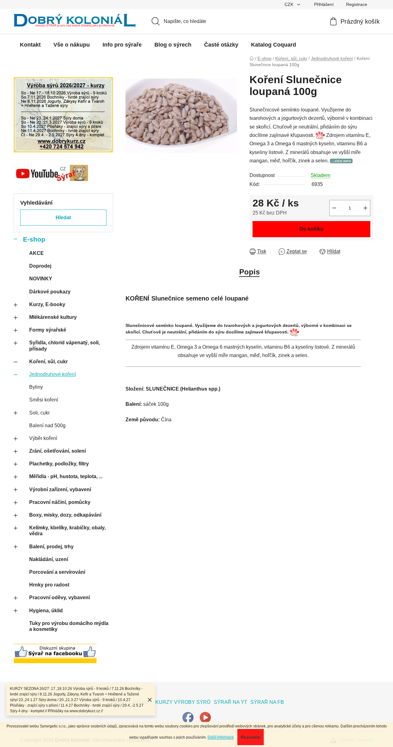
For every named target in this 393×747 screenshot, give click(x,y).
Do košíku (311, 229)
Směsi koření (43, 399)
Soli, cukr (39, 412)
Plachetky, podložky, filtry (59, 463)
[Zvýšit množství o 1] (365, 208)
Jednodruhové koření (52, 374)
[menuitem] (30, 44)
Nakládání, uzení (48, 559)
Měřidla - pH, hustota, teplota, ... (66, 476)
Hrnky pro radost (49, 584)
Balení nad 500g (47, 425)
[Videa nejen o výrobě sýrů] (205, 717)
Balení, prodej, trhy (51, 546)
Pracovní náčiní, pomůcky (59, 502)
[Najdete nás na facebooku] (188, 717)
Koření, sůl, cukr (48, 361)
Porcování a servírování (57, 572)
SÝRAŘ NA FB (267, 702)
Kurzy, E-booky (47, 304)
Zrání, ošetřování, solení (57, 451)
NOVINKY (40, 278)
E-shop (34, 239)
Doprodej (40, 266)
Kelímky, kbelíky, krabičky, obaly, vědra (67, 530)
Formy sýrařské (47, 330)
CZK (290, 4)
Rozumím (250, 737)
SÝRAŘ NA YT (230, 702)
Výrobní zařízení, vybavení (60, 489)
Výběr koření (43, 438)
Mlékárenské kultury (53, 317)
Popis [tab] (249, 272)
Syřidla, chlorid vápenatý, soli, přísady (64, 345)
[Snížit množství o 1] (334, 208)
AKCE (36, 253)
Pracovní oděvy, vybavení (59, 597)
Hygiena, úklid (46, 610)
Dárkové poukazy (50, 291)
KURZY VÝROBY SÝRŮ (183, 702)
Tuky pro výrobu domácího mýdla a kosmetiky (68, 626)
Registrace (356, 4)
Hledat (63, 217)
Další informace (221, 737)
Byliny (36, 387)
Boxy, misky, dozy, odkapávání (65, 515)
